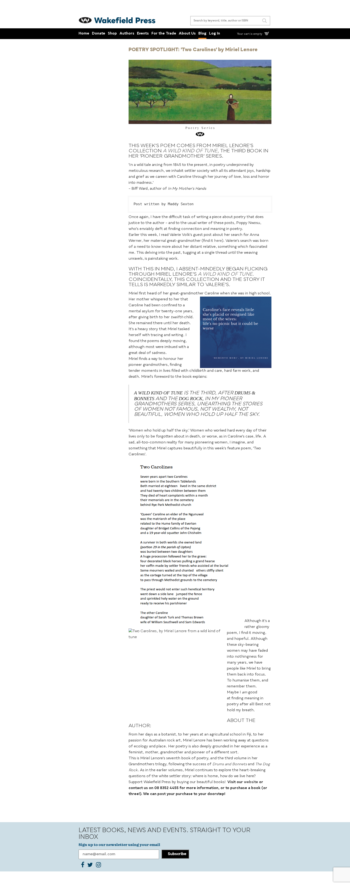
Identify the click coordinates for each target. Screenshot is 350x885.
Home (84, 33)
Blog (202, 33)
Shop (112, 33)
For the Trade (163, 33)
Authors (127, 33)
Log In (214, 33)
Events (143, 33)
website (251, 782)
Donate (98, 33)
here (218, 241)
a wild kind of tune (190, 151)
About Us (187, 33)
